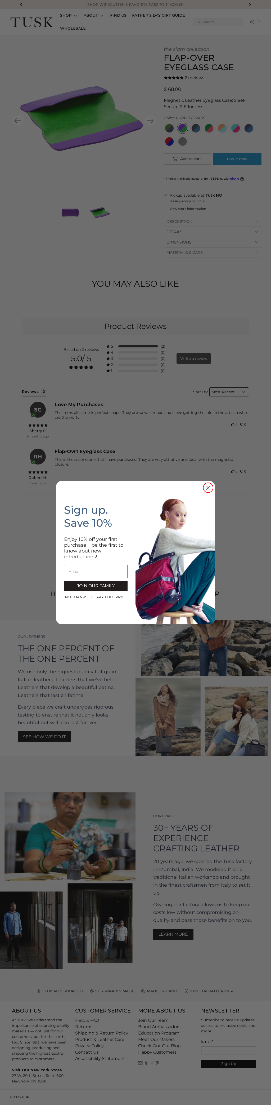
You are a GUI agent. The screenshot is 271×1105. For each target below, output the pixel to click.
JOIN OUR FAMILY (96, 585)
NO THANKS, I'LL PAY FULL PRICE (96, 597)
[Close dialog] (208, 487)
